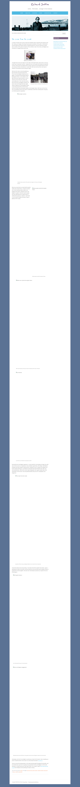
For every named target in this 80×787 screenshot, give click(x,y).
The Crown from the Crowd (21, 39)
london (36, 770)
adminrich (20, 771)
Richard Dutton (40, 4)
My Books (34, 13)
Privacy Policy (25, 782)
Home (21, 13)
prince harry (45, 770)
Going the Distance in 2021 (58, 47)
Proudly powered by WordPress (33, 782)
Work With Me (47, 13)
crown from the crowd (30, 770)
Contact (55, 13)
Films (40, 13)
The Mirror (40, 760)
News (21, 770)
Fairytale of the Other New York (58, 45)
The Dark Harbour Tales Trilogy (58, 44)
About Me (27, 13)
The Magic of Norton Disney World (59, 48)
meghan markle (40, 770)
